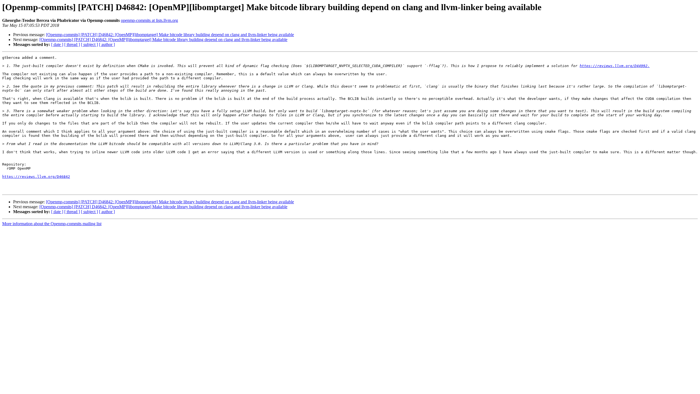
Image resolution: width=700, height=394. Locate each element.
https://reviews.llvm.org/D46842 (36, 177)
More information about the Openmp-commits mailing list (51, 223)
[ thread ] (72, 44)
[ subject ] (89, 44)
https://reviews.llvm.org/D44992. (615, 66)
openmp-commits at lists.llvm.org (149, 20)
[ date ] (57, 44)
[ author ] (107, 44)
